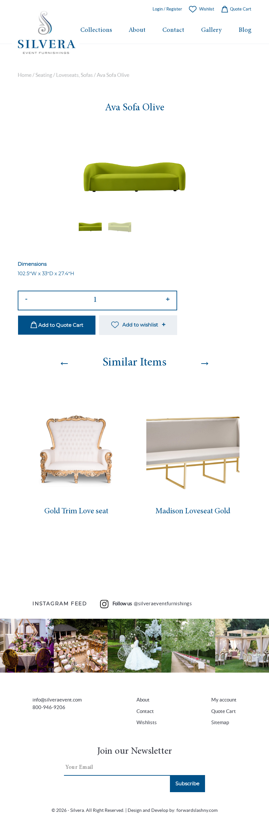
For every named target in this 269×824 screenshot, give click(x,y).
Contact (173, 30)
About (137, 30)
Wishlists (146, 722)
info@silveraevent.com (57, 699)
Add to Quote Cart (60, 325)
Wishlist (206, 9)
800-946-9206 (48, 707)
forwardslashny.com (196, 810)
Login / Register (167, 9)
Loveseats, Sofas (74, 75)
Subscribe (187, 783)
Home (24, 75)
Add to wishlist (140, 325)
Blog (244, 30)
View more (26, 646)
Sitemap (220, 722)
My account (224, 699)
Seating (43, 75)
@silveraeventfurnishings (163, 603)
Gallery (211, 30)
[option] (134, 167)
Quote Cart (240, 9)
